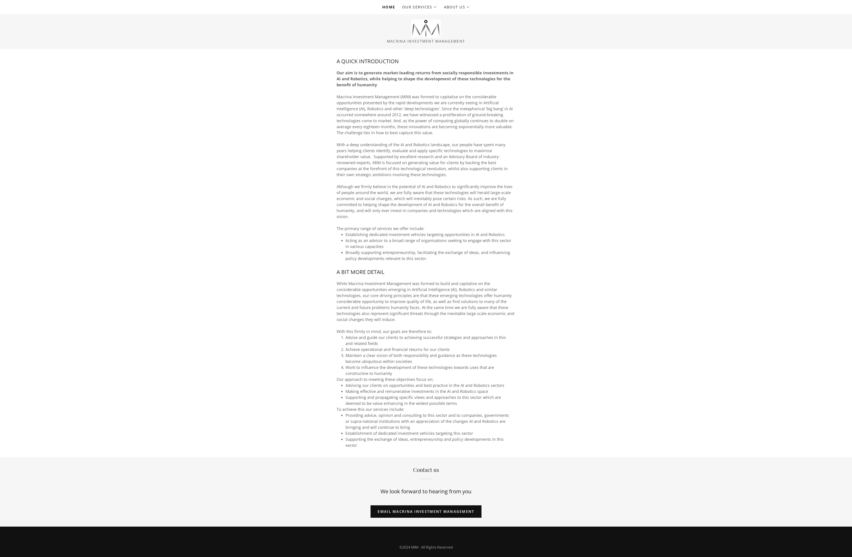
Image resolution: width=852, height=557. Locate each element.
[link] (426, 28)
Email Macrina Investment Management (426, 511)
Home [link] (388, 7)
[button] (419, 7)
